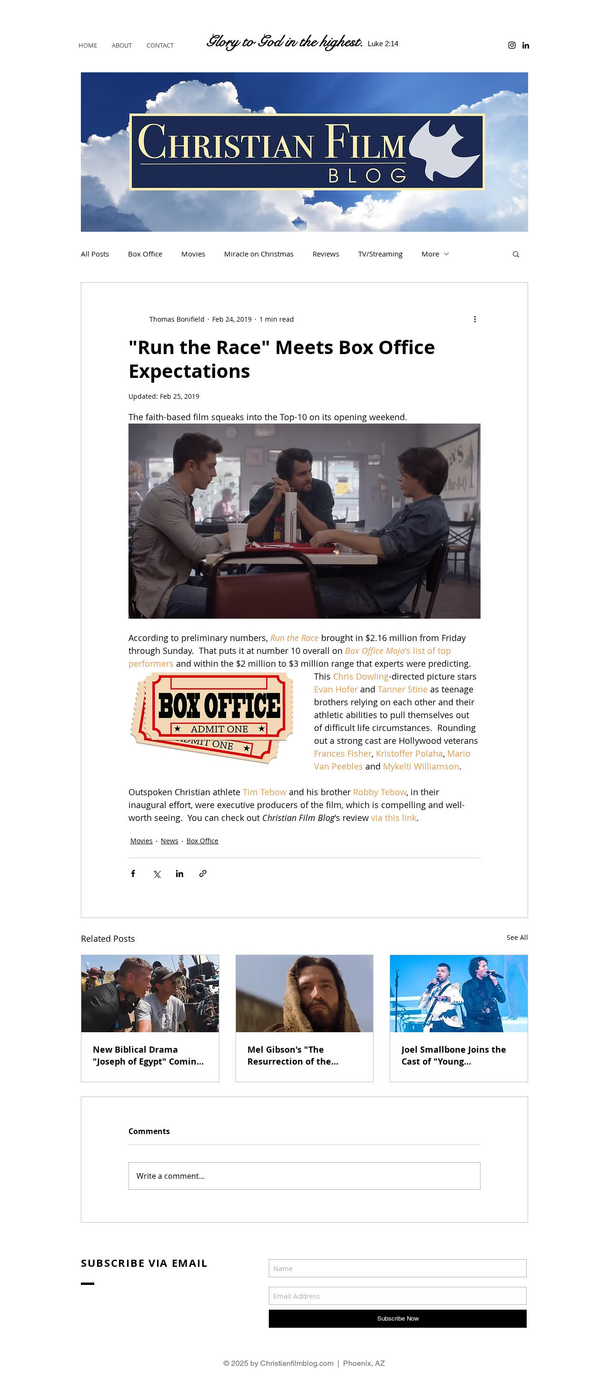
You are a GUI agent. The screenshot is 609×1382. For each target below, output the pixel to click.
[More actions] (475, 319)
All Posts (95, 253)
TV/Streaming (380, 253)
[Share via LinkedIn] (179, 873)
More (430, 253)
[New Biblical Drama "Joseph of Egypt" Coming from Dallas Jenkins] (150, 993)
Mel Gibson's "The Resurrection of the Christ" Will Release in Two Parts (295, 1055)
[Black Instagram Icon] (512, 45)
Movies (193, 253)
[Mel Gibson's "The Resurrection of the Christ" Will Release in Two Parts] (304, 993)
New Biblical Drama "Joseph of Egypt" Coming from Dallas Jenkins (147, 1055)
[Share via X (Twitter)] (156, 873)
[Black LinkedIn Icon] (525, 45)
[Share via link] (202, 873)
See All (517, 937)
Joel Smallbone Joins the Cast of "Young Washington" (454, 1055)
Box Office (145, 253)
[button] (516, 253)
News (169, 840)
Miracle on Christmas (259, 253)
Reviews (326, 253)
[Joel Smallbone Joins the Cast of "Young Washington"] (459, 993)
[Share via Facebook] (133, 873)
